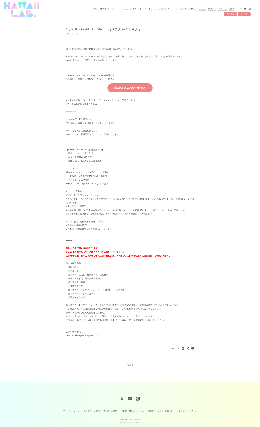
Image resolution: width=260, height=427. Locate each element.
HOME (93, 9)
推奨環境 (151, 411)
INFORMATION (107, 9)
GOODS (178, 9)
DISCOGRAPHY (163, 9)
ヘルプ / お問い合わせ (166, 411)
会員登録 (230, 14)
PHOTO (222, 9)
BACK (130, 365)
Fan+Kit (137, 419)
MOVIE (212, 9)
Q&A (231, 9)
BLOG (202, 9)
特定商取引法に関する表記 (105, 411)
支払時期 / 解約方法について (132, 411)
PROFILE (138, 9)
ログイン (244, 14)
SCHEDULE (124, 9)
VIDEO (149, 9)
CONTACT (191, 9)
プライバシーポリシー (71, 411)
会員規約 (87, 411)
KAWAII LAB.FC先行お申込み (130, 87)
